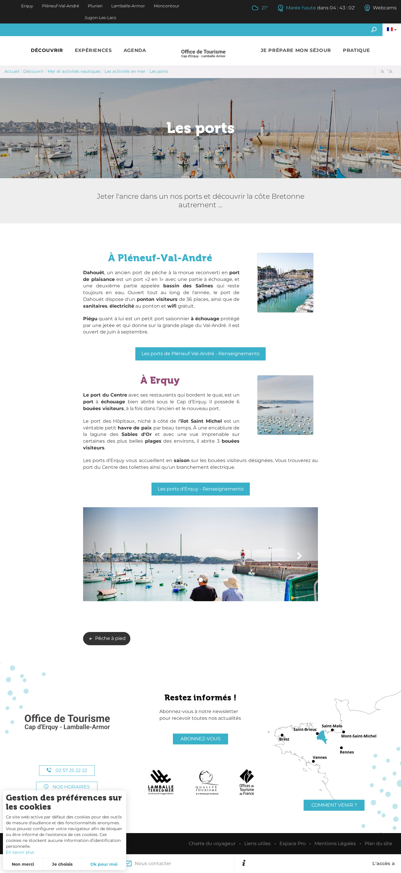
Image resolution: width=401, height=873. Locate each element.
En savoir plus (20, 852)
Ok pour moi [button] (103, 864)
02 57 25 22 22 (70, 770)
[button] (47, 50)
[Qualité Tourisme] (207, 782)
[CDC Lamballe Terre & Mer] (161, 782)
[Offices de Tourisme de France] (246, 782)
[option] (321, 863)
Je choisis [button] (62, 864)
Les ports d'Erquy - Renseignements (201, 489)
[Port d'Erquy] (200, 554)
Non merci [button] (23, 864)
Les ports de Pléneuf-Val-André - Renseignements (200, 353)
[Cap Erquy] (67, 723)
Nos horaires (70, 787)
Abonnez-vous (200, 738)
